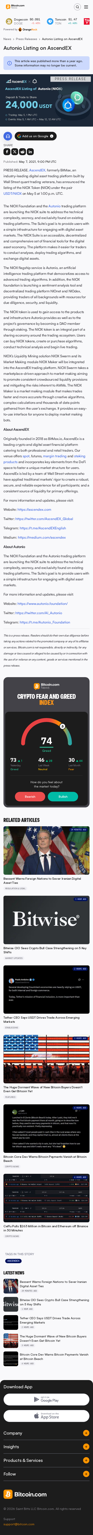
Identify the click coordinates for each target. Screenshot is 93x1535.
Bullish (63, 796)
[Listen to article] (7, 136)
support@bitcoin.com (18, 1524)
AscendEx (13, 1260)
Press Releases (26, 39)
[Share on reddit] (22, 151)
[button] (51, 136)
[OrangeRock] (27, 29)
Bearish (30, 796)
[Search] (77, 6)
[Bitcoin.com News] (15, 7)
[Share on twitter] (14, 151)
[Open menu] (86, 6)
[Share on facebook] (6, 151)
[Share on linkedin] (30, 151)
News (7, 39)
